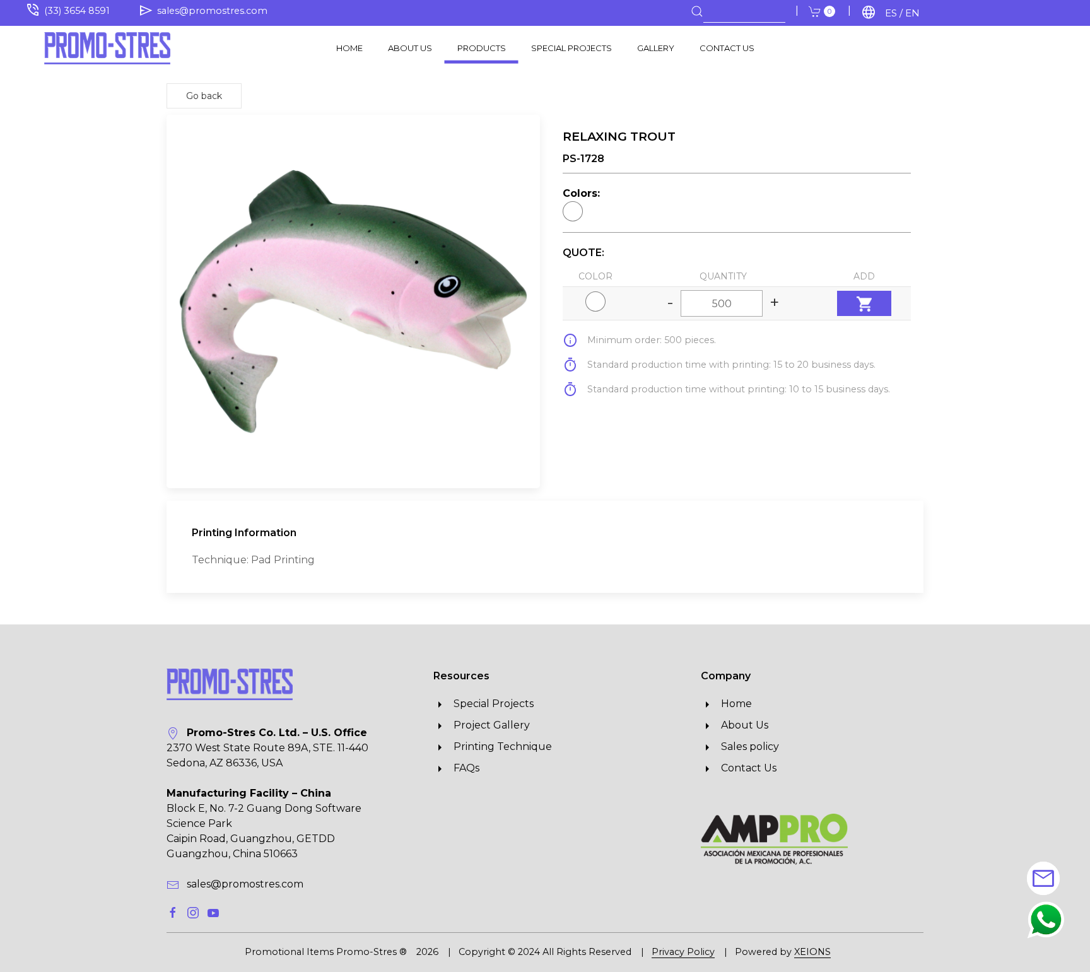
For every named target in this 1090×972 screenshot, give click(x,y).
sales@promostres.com (212, 10)
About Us (410, 47)
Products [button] (481, 47)
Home (349, 47)
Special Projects (571, 47)
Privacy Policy (683, 951)
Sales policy (746, 746)
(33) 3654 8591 (77, 10)
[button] (1046, 919)
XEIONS (812, 951)
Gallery (655, 47)
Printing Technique (499, 746)
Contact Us (727, 47)
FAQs (462, 768)
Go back (204, 96)
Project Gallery (488, 725)
